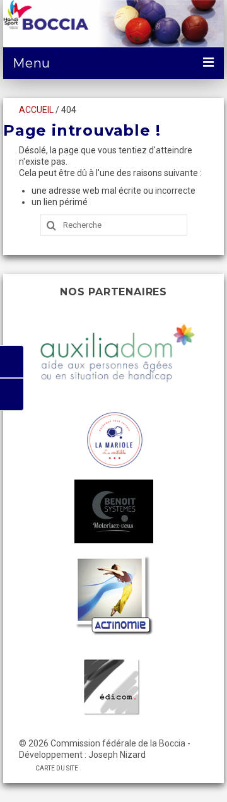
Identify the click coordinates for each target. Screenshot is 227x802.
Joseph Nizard (117, 755)
